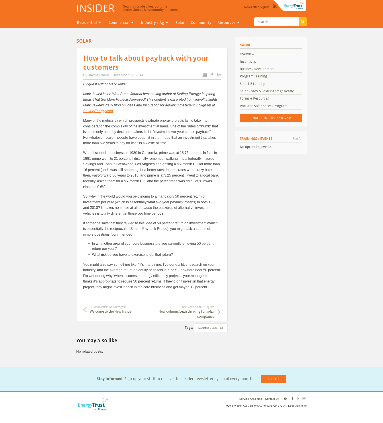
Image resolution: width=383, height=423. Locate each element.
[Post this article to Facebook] (212, 75)
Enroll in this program (271, 118)
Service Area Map (250, 398)
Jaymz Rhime (99, 75)
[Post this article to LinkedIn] (219, 75)
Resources (226, 22)
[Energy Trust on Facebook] (292, 398)
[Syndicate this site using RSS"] (275, 9)
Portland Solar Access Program (263, 106)
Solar (180, 22)
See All (297, 138)
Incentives (248, 61)
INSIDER (95, 8)
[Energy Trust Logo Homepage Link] (92, 408)
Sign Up (273, 379)
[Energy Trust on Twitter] (286, 398)
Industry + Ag (152, 22)
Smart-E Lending (252, 84)
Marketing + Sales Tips (210, 327)
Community (201, 22)
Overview (247, 54)
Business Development (257, 69)
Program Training (253, 76)
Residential (87, 22)
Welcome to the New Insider (111, 309)
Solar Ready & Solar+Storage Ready (267, 91)
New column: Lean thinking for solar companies (186, 312)
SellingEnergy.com (98, 111)
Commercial (118, 22)
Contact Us (272, 398)
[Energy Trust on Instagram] (305, 398)
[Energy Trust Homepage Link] (294, 5)
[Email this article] (205, 76)
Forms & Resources (254, 98)
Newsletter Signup (257, 7)
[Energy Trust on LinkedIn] (298, 398)
